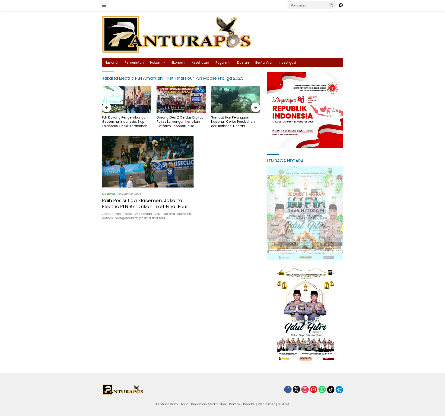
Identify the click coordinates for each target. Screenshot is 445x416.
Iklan (184, 404)
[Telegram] (339, 389)
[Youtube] (313, 390)
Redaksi (249, 404)
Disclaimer (266, 404)
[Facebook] (288, 390)
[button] (331, 5)
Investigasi (287, 62)
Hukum (156, 62)
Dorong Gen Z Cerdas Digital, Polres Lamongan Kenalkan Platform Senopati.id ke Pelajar (180, 121)
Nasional (111, 62)
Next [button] (333, 251)
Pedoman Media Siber (208, 404)
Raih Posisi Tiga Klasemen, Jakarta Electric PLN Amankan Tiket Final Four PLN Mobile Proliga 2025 (145, 206)
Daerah (243, 62)
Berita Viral (263, 62)
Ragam (221, 62)
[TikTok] (330, 389)
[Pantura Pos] (177, 33)
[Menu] (105, 5)
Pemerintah (134, 62)
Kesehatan (200, 62)
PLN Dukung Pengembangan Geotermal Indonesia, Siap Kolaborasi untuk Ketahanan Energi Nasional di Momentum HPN (126, 121)
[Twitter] (296, 390)
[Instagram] (305, 390)
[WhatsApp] (322, 390)
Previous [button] (324, 251)
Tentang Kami (167, 404)
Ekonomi (178, 62)
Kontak (234, 404)
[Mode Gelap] (340, 5)
